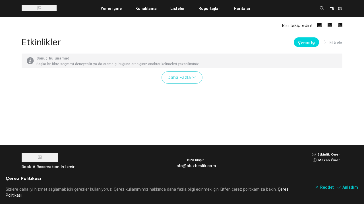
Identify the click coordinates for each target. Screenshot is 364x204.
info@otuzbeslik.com (195, 165)
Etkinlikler (41, 42)
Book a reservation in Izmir (48, 167)
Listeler (177, 8)
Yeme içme (111, 8)
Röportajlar (209, 8)
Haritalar (242, 8)
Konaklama (146, 8)
